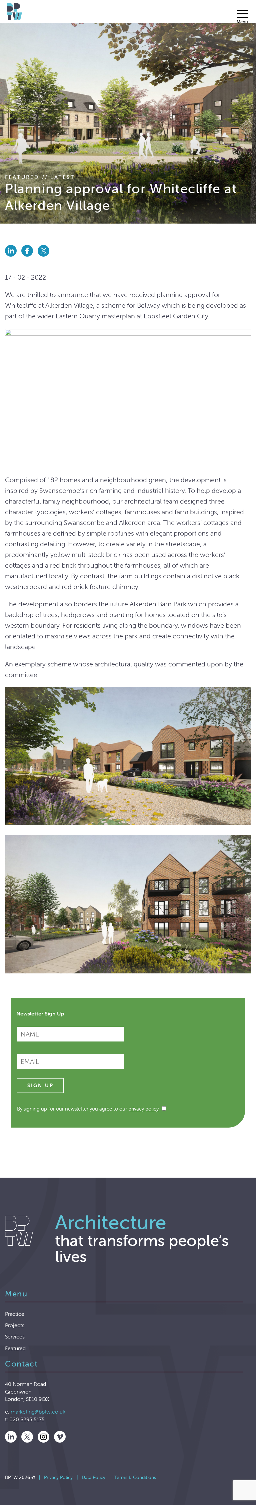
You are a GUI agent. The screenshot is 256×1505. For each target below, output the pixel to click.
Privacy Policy (58, 1477)
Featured (15, 1348)
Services (15, 1336)
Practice (14, 1313)
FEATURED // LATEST (40, 177)
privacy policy (143, 1109)
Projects (14, 1325)
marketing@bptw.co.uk (38, 1411)
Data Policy (93, 1477)
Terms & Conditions (135, 1477)
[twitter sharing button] (45, 258)
